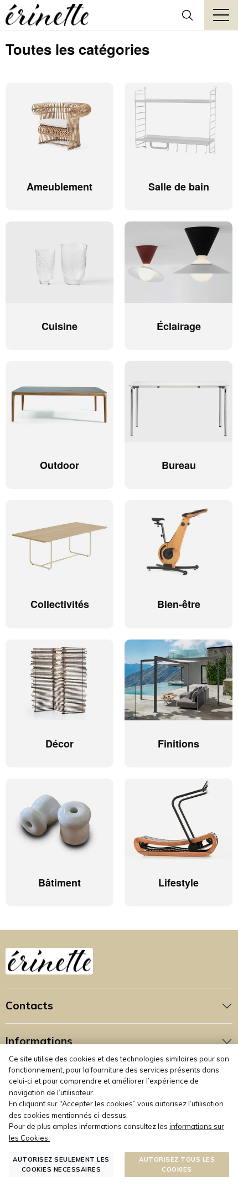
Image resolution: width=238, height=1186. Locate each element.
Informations (39, 1041)
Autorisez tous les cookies (177, 1164)
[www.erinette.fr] (47, 15)
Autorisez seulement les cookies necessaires (61, 1164)
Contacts (29, 1005)
